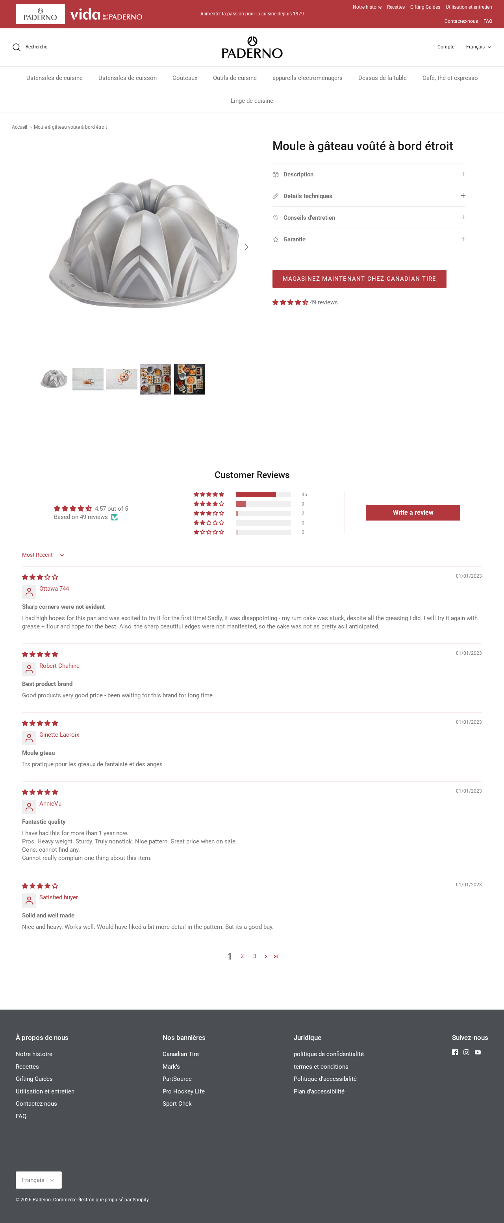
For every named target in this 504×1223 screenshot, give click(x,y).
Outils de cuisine (235, 78)
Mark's (171, 1066)
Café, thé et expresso (450, 78)
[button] (291, 302)
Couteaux (184, 78)
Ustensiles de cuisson (127, 78)
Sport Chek (177, 1103)
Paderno (42, 1200)
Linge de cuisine (252, 100)
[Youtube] (478, 1052)
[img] (40, 577)
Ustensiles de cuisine (54, 78)
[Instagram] (466, 1052)
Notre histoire (367, 7)
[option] (147, 247)
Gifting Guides (425, 7)
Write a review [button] (413, 512)
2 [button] (242, 956)
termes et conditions (321, 1066)
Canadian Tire (181, 1054)
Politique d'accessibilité (325, 1078)
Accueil (19, 127)
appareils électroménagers (307, 78)
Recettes (396, 7)
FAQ (488, 21)
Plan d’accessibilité (319, 1091)
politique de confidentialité (329, 1054)
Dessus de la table (382, 78)
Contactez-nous (461, 21)
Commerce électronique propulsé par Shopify (101, 1200)
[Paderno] (252, 47)
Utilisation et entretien (469, 7)
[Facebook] (455, 1052)
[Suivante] (246, 247)
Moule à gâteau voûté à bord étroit (70, 127)
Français (475, 47)
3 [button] (254, 956)
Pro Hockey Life (184, 1091)
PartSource (177, 1078)
